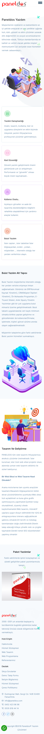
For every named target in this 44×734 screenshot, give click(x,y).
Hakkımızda (7, 644)
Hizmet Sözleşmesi (10, 648)
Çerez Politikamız (9, 687)
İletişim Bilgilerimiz (10, 679)
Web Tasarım (7, 652)
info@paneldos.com (13, 700)
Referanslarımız (8, 660)
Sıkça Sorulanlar (9, 671)
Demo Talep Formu (10, 675)
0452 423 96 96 (12, 704)
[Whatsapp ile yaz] (4, 728)
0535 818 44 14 (12, 708)
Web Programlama (10, 656)
